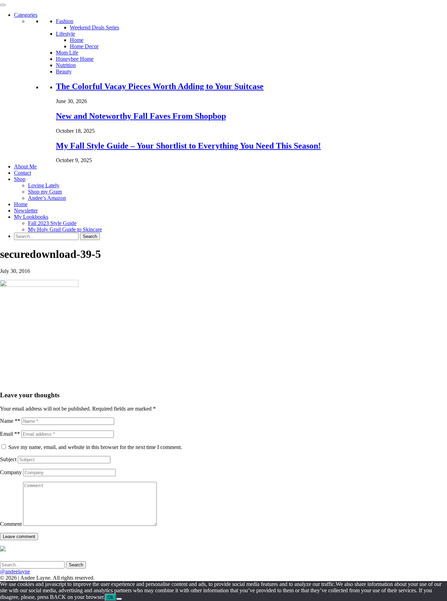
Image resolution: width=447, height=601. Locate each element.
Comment (11, 524)
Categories (25, 15)
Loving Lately (43, 185)
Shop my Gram (45, 192)
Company (11, 472)
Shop (19, 179)
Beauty (64, 71)
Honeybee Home (75, 59)
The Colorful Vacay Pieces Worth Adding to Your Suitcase (160, 86)
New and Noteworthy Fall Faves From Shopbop (141, 116)
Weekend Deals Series (94, 27)
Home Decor (84, 46)
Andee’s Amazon (47, 198)
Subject (8, 459)
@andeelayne (15, 571)
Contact (22, 173)
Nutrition (66, 65)
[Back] (119, 599)
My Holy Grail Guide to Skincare (65, 229)
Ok (110, 597)
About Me (25, 166)
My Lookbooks (31, 217)
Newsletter (26, 210)
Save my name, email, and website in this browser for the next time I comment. (95, 447)
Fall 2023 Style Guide (52, 223)
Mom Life (67, 53)
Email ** (10, 434)
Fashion (64, 21)
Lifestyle (65, 34)
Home (76, 40)
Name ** (10, 421)
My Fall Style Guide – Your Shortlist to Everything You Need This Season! (188, 145)
